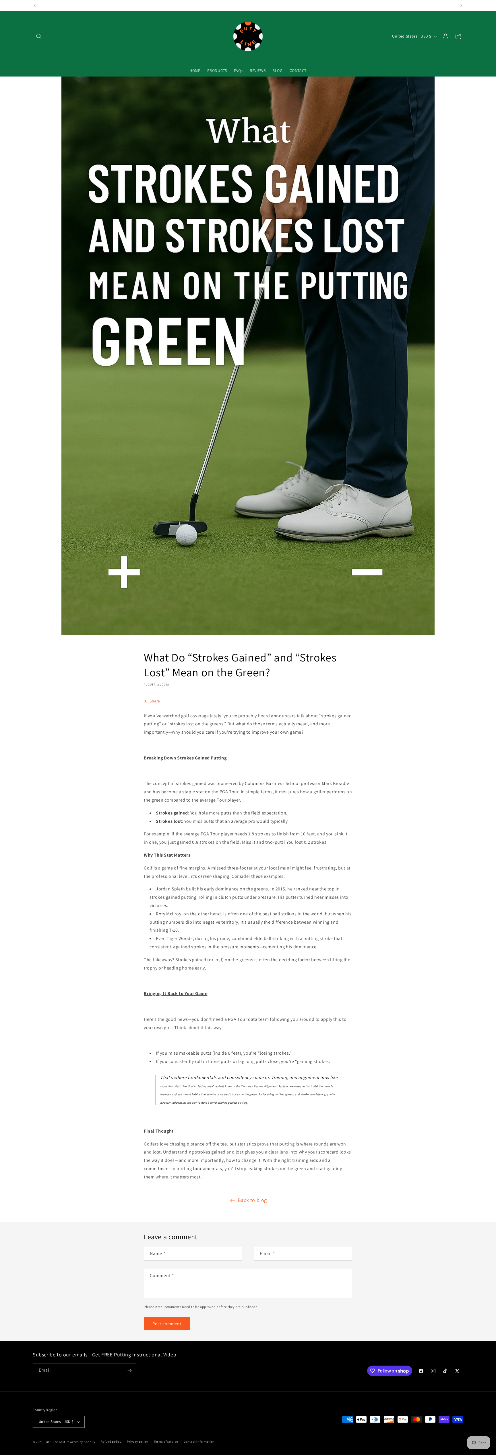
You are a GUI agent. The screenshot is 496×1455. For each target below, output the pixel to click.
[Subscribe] (129, 1370)
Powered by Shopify (80, 1442)
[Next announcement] (461, 5)
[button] (39, 36)
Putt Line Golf (54, 1442)
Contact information (199, 1442)
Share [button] (155, 701)
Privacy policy (137, 1442)
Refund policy (111, 1442)
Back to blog (252, 1200)
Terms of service (166, 1442)
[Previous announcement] (34, 5)
